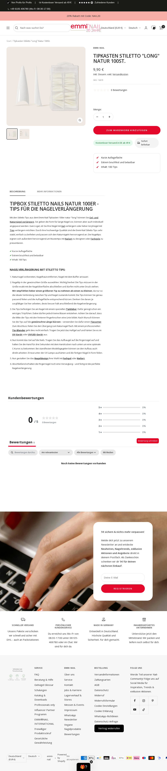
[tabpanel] (83, 474)
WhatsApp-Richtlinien (106, 716)
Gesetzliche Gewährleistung (43, 740)
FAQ (36, 674)
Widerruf (99, 695)
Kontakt (68, 684)
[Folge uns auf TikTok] (143, 709)
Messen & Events (74, 704)
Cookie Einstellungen (105, 705)
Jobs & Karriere (73, 690)
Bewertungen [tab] (22, 442)
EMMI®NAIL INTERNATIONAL (44, 721)
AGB (96, 684)
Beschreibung (17, 191)
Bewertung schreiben (148, 440)
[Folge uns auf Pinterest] (152, 700)
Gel (63, 226)
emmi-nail (99, 48)
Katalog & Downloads (40, 697)
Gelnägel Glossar (43, 684)
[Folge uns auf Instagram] (143, 700)
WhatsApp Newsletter (70, 717)
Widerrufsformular (104, 700)
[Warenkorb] (161, 28)
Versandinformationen (106, 674)
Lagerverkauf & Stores (73, 697)
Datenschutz (101, 690)
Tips (12, 230)
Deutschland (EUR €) (112, 27)
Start (9, 40)
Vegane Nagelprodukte (72, 727)
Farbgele (95, 238)
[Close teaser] (91, 761)
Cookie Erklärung (103, 711)
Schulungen (40, 690)
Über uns (69, 674)
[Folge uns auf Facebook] (134, 700)
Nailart (68, 238)
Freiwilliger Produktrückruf (42, 731)
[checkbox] (108, 452)
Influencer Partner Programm (44, 712)
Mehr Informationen (49, 191)
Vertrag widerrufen (109, 728)
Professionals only (44, 704)
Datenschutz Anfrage (106, 721)
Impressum (70, 710)
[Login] (145, 27)
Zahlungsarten (102, 679)
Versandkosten (120, 74)
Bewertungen (72, 734)
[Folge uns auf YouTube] (134, 709)
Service (68, 679)
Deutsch (133, 27)
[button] (122, 407)
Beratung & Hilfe (43, 679)
